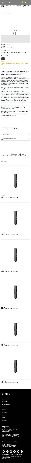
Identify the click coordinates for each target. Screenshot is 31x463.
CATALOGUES (6, 404)
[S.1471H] (15, 291)
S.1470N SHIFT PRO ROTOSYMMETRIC (9, 233)
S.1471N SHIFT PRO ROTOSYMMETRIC (9, 345)
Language (4, 420)
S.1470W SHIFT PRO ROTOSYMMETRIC (9, 270)
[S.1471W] (15, 365)
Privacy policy (5, 454)
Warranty (11, 456)
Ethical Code (18, 456)
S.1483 (3, 6)
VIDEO (4, 409)
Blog (3, 417)
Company (4, 412)
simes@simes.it (6, 431)
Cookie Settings (18, 454)
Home (2, 5)
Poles (13, 5)
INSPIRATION (6, 401)
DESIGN (4, 407)
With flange (18, 5)
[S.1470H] (15, 179)
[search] (25, 2)
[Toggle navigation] (28, 2)
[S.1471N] (15, 328)
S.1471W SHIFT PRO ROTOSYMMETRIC (9, 382)
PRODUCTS (5, 399)
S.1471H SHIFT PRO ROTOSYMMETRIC (9, 307)
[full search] (22, 2)
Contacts (4, 415)
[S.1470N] (15, 216)
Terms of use (5, 456)
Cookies (12, 454)
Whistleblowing (6, 457)
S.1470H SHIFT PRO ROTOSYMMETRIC (9, 196)
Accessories (8, 5)
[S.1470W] (15, 254)
